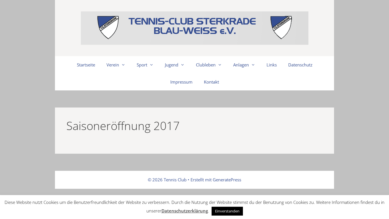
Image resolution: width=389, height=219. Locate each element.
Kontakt (211, 82)
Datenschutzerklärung (184, 211)
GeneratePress (227, 179)
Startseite (86, 65)
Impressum (181, 82)
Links (272, 65)
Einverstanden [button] (227, 211)
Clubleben (206, 65)
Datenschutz (300, 65)
